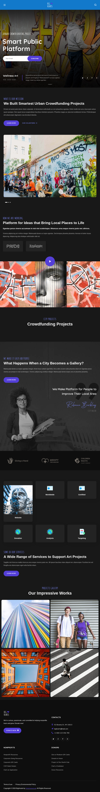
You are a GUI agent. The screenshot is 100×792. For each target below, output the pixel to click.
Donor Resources (57, 770)
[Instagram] (97, 78)
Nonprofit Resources (11, 755)
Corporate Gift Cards (11, 762)
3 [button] (10, 202)
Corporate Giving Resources (13, 758)
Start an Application (10, 770)
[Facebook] (87, 78)
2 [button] (8, 202)
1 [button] (5, 202)
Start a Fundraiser (57, 766)
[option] (50, 166)
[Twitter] (82, 78)
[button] (95, 5)
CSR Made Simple (10, 766)
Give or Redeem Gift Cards (60, 755)
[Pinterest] (92, 78)
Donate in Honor (57, 758)
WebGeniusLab (31, 788)
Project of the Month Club (60, 762)
